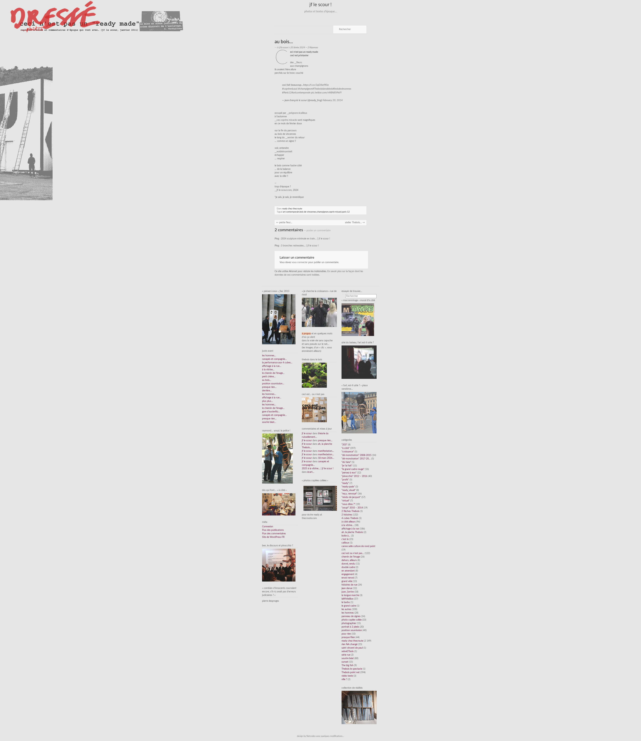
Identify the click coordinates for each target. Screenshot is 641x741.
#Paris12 (286, 92)
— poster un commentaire (317, 230)
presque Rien (348, 637)
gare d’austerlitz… (271, 412)
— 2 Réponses (311, 48)
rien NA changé (349, 644)
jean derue (347, 588)
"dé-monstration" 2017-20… (356, 459)
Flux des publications (273, 530)
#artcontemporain (300, 92)
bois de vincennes (308, 212)
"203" (344, 445)
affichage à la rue (350, 529)
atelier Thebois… (355, 222)
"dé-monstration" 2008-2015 (356, 455)
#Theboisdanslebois (322, 89)
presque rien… (269, 387)
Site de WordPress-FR (273, 537)
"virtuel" (346, 501)
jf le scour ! (320, 4)
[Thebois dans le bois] (314, 375)
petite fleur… (284, 222)
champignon (322, 212)
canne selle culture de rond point (358, 546)
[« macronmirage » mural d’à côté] (358, 319)
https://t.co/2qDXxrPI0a (316, 85)
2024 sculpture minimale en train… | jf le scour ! (305, 239)
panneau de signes (351, 616)
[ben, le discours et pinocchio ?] (278, 565)
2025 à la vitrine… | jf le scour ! (318, 468)
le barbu (346, 602)
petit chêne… (269, 377)
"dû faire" (346, 462)
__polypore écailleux (297, 113)
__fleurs (298, 62)
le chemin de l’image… (273, 373)
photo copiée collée (352, 620)
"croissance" (348, 452)
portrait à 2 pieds (350, 627)
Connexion (267, 526)
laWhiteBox (347, 599)
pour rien (346, 634)
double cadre (348, 567)
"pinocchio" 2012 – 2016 (354, 476)
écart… (310, 472)
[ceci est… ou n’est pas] (314, 410)
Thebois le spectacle (352, 669)
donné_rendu (348, 564)
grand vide (347, 581)
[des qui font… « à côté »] (278, 504)
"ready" (345, 483)
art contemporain (291, 212)
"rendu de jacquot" (351, 497)
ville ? (344, 679)
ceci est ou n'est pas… (353, 553)
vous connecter (300, 262)
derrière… (267, 391)
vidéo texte (347, 676)
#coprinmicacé (289, 89)
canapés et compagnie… (274, 359)
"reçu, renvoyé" (349, 494)
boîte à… (346, 536)
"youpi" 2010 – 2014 (352, 508)
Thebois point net (351, 672)
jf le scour (283, 48)
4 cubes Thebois (350, 518)
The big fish (347, 665)
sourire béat (348, 658)
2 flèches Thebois (350, 511)
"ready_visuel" (349, 490)
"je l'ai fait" (347, 466)
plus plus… (267, 401)
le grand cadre (349, 606)
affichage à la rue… (271, 366)
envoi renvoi (348, 578)
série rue (346, 655)
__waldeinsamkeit (283, 151)
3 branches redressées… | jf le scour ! (300, 246)
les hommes (348, 613)
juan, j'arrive (348, 592)
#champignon (305, 89)
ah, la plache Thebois (352, 532)
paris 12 (346, 212)
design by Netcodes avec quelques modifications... (320, 736)
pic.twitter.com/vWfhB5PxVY (326, 92)
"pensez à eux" (349, 473)
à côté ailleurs (349, 522)
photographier (349, 623)
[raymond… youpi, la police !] (277, 458)
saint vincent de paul (352, 648)
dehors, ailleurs (349, 560)
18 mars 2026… (326, 458)
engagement (348, 574)
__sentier (289, 137)
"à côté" (346, 448)
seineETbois (348, 651)
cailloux (345, 543)
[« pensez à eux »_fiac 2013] (278, 319)
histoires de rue (349, 585)
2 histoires (347, 515)
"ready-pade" (348, 487)
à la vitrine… (268, 369)
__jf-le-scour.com (283, 190)
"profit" (345, 480)
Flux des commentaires (274, 533)
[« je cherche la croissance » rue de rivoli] (319, 312)
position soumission (352, 630)
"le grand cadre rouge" (353, 469)
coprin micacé (335, 212)
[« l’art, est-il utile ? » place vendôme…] (359, 413)
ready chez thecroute (292, 209)
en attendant (348, 571)
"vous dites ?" (348, 504)
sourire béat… (269, 422)
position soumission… (273, 384)
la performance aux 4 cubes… (277, 362)
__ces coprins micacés (286, 120)
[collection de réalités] (359, 707)
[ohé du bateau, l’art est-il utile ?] (359, 362)
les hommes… (269, 355)
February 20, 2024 (333, 100)
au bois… (266, 380)
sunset (345, 662)
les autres (346, 609)
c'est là (345, 539)
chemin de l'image (351, 557)
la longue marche (350, 595)
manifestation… (326, 451)
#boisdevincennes (342, 89)
